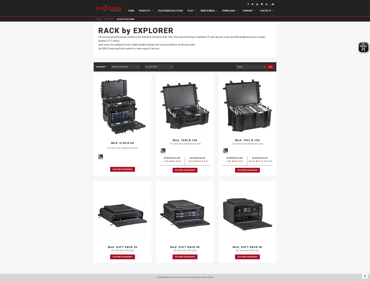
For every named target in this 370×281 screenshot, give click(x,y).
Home (131, 11)
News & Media (207, 11)
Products (144, 11)
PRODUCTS (109, 19)
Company (247, 11)
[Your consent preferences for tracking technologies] (365, 276)
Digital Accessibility (198, 277)
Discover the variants (123, 169)
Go (270, 67)
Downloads (228, 11)
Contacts (265, 11)
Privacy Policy (184, 277)
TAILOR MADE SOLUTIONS (170, 11)
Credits (210, 277)
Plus (190, 11)
